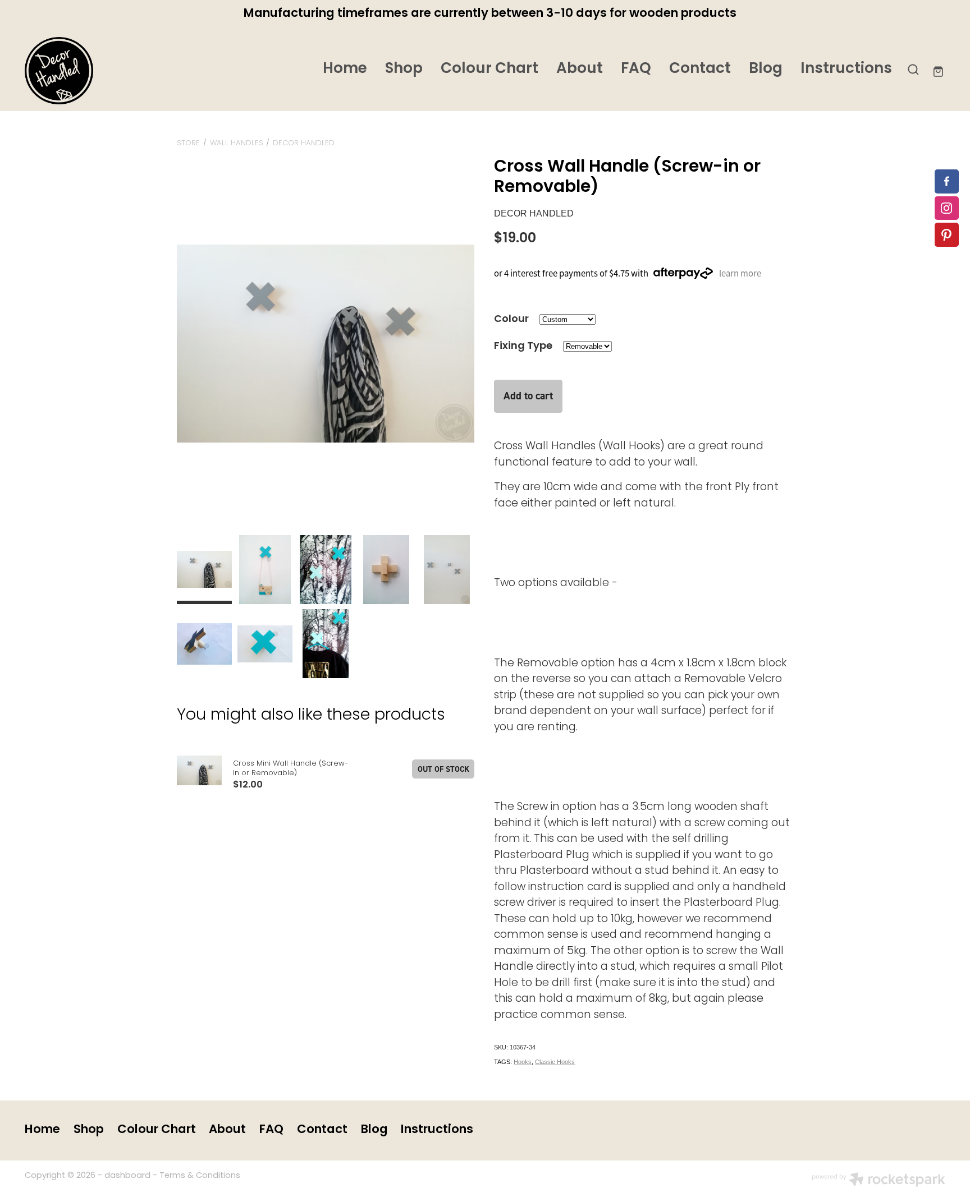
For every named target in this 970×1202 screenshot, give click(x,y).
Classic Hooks (555, 1061)
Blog (766, 69)
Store (188, 143)
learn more (740, 273)
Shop (404, 69)
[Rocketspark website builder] (878, 1181)
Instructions (846, 69)
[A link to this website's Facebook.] (947, 181)
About (579, 69)
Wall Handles (236, 143)
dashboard (127, 1175)
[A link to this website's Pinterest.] (947, 235)
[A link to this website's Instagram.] (947, 208)
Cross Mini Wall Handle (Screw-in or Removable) (291, 768)
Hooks (523, 1061)
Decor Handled (304, 143)
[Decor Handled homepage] (117, 70)
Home (345, 69)
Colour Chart (489, 69)
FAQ (636, 69)
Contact (700, 69)
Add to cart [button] (528, 396)
